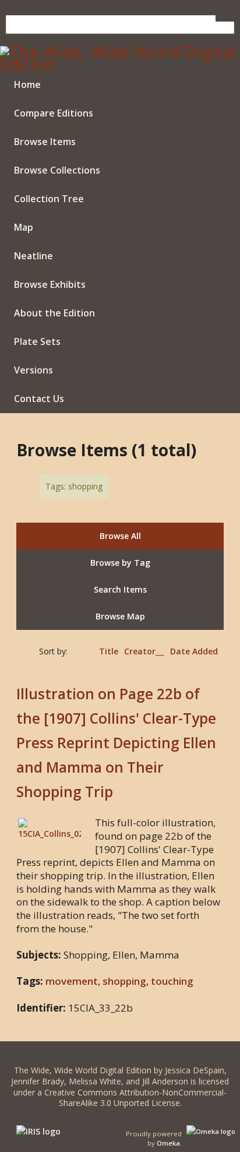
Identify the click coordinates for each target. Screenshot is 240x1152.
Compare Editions (53, 113)
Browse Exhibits (50, 284)
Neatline (33, 255)
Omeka (168, 1143)
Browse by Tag (120, 562)
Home (27, 84)
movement (71, 981)
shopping (124, 981)
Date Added (194, 651)
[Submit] (225, 18)
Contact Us (39, 398)
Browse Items (45, 141)
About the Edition (54, 313)
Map (23, 227)
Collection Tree (49, 198)
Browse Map (120, 616)
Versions (33, 370)
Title (108, 651)
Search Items (120, 589)
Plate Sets (37, 341)
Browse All (120, 535)
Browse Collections (57, 170)
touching (172, 981)
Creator (140, 651)
